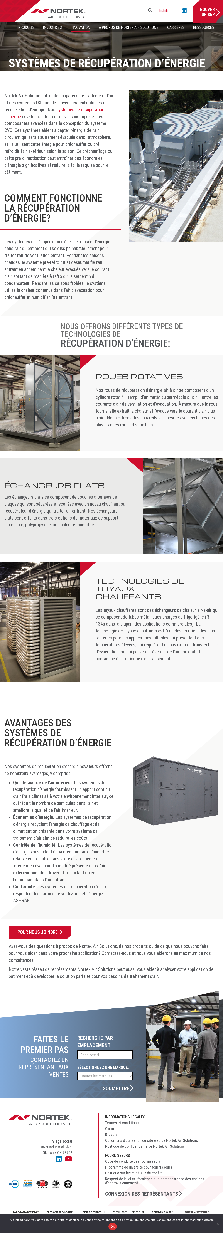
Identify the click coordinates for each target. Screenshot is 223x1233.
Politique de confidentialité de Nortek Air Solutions (145, 1146)
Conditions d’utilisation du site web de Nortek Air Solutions (151, 1140)
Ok (113, 1226)
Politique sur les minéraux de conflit (133, 1173)
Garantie (111, 1128)
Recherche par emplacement (95, 1042)
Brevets (111, 1134)
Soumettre (116, 1088)
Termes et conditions (122, 1122)
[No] (217, 1223)
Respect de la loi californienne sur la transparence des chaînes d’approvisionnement (154, 1181)
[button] (151, 10)
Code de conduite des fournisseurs (133, 1161)
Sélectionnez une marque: (103, 1067)
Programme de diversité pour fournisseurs (138, 1167)
